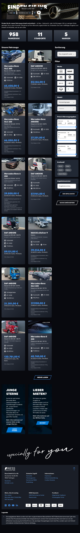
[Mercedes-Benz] (28, 505)
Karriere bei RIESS (31, 480)
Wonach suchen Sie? (28, 9)
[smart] (41, 505)
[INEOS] (54, 505)
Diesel (67, 166)
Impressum (48, 476)
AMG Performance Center (36, 495)
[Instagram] (6, 505)
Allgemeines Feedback (59, 495)
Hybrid (60, 170)
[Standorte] (35, 13)
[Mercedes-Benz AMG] (34, 505)
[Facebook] (9, 505)
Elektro (68, 170)
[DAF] (60, 505)
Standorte (8, 481)
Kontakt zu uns (23, 13)
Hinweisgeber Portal (58, 497)
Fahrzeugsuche (30, 478)
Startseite (29, 476)
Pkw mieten (8, 495)
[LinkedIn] (17, 505)
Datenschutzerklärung (51, 478)
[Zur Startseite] (13, 9)
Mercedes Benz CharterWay (13, 497)
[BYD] (47, 505)
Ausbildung (29, 482)
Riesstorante (32, 497)
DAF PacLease (9, 499)
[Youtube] (13, 505)
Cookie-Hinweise (50, 480)
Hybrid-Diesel (62, 174)
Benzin (60, 166)
